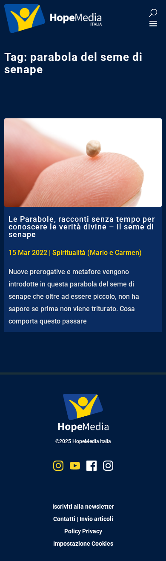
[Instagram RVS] (108, 468)
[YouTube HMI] (75, 468)
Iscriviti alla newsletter (83, 506)
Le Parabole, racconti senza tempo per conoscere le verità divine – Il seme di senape (82, 227)
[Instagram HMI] (58, 468)
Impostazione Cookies (83, 543)
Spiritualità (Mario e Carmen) (97, 253)
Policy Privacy (83, 531)
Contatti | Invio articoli (83, 518)
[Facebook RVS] (91, 468)
